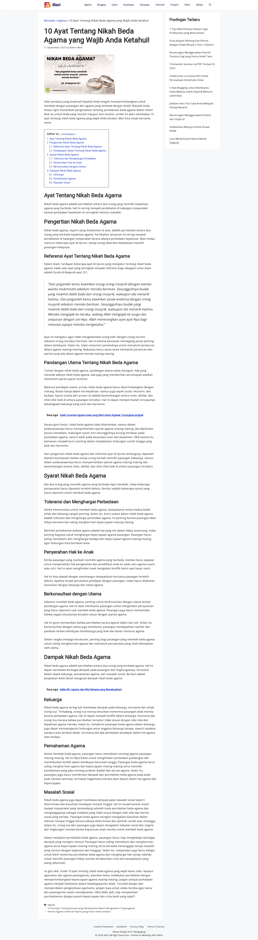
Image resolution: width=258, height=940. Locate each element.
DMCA (159, 935)
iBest (56, 5)
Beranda (49, 20)
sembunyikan (68, 134)
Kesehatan (128, 4)
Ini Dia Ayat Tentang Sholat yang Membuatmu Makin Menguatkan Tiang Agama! (91, 908)
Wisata (199, 4)
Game (115, 4)
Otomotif (160, 4)
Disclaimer (121, 926)
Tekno (187, 4)
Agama (87, 4)
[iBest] (47, 5)
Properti (174, 4)
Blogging (101, 4)
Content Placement (103, 926)
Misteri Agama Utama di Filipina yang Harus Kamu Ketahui (79, 911)
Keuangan (145, 4)
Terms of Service (156, 926)
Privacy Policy (137, 926)
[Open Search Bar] (210, 5)
